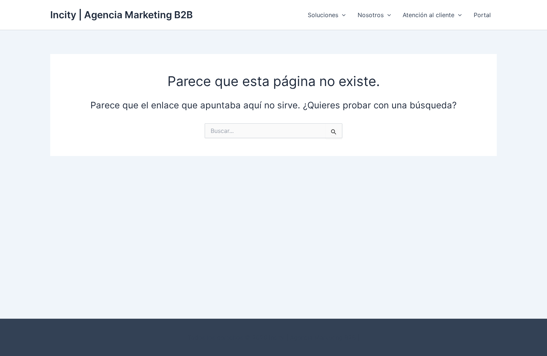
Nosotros (371, 15)
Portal (482, 15)
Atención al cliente (428, 15)
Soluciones (323, 15)
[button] (342, 15)
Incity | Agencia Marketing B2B (121, 14)
